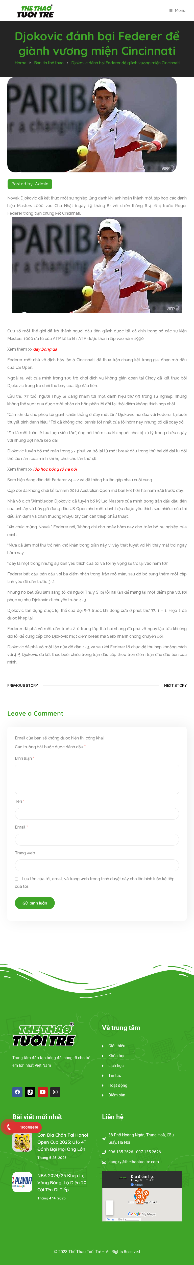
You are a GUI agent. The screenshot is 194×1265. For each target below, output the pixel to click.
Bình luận (24, 758)
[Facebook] (17, 1092)
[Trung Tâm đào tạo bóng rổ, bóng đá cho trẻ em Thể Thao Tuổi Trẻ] (35, 10)
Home (21, 63)
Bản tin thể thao (49, 63)
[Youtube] (43, 1092)
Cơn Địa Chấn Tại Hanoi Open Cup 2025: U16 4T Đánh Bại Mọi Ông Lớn (62, 1142)
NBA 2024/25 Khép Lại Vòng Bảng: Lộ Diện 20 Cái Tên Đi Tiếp (61, 1183)
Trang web (25, 853)
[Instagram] (55, 1092)
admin (41, 184)
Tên (20, 801)
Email (21, 827)
